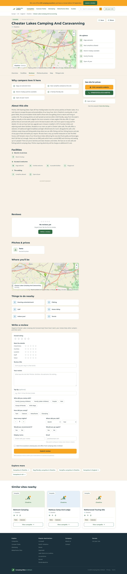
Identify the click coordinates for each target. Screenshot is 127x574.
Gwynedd (41, 550)
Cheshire (29, 14)
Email (48, 435)
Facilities (23, 73)
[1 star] (15, 338)
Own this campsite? (99, 106)
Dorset (40, 559)
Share (112, 20)
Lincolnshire (42, 556)
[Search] (100, 9)
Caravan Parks (41, 9)
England (23, 14)
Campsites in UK (18, 474)
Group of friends (20, 405)
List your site (109, 9)
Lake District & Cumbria (45, 553)
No (22, 430)
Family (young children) (23, 401)
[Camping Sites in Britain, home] (18, 9)
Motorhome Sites (63, 9)
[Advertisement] (45, 195)
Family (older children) (41, 401)
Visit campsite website (100, 87)
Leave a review (90, 3)
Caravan (24, 413)
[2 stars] (18, 338)
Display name (18, 435)
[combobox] (90, 9)
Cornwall (41, 541)
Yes (16, 430)
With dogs (32, 405)
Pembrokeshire (43, 562)
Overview (15, 73)
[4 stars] (25, 338)
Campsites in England (90, 470)
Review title (18, 362)
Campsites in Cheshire (20, 470)
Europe (14, 14)
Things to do (59, 73)
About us (68, 541)
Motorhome (34, 413)
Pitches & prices (42, 73)
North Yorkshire (43, 544)
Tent (16, 413)
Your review (18, 370)
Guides (73, 9)
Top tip (20, 389)
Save (102, 20)
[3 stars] (21, 338)
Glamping (51, 9)
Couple (54, 401)
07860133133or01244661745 (100, 93)
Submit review (45, 451)
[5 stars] (28, 338)
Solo (61, 401)
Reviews (31, 73)
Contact (67, 544)
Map (51, 73)
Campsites (30, 9)
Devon (40, 547)
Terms (113, 570)
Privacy (108, 570)
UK (18, 14)
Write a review (45, 232)
